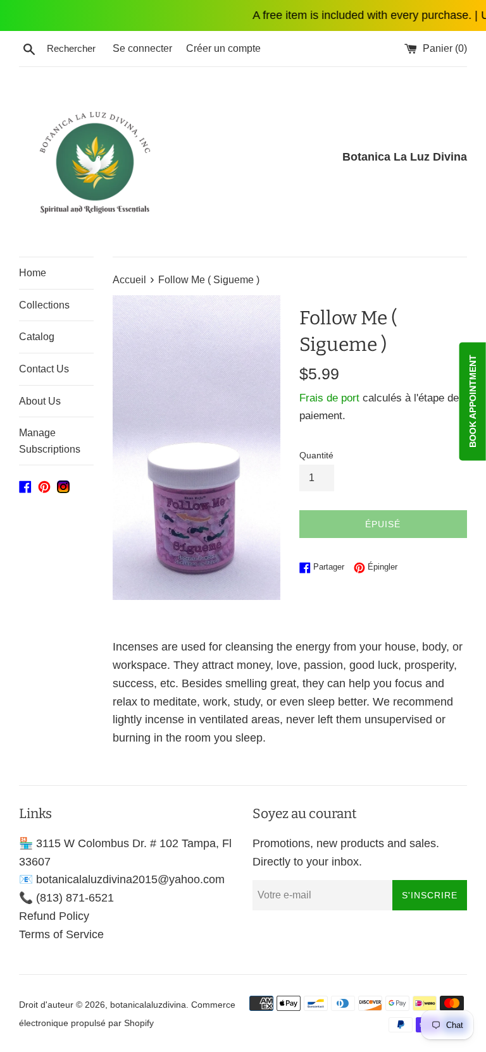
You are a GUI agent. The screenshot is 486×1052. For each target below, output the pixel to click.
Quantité (316, 455)
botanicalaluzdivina (148, 1005)
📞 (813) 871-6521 (66, 897)
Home (32, 272)
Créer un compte (223, 48)
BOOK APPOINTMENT (473, 401)
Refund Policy (54, 916)
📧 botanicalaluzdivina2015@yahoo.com (122, 879)
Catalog (36, 336)
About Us (40, 401)
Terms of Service (61, 934)
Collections (44, 305)
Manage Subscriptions (49, 441)
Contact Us (44, 369)
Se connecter (142, 48)
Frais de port (329, 398)
